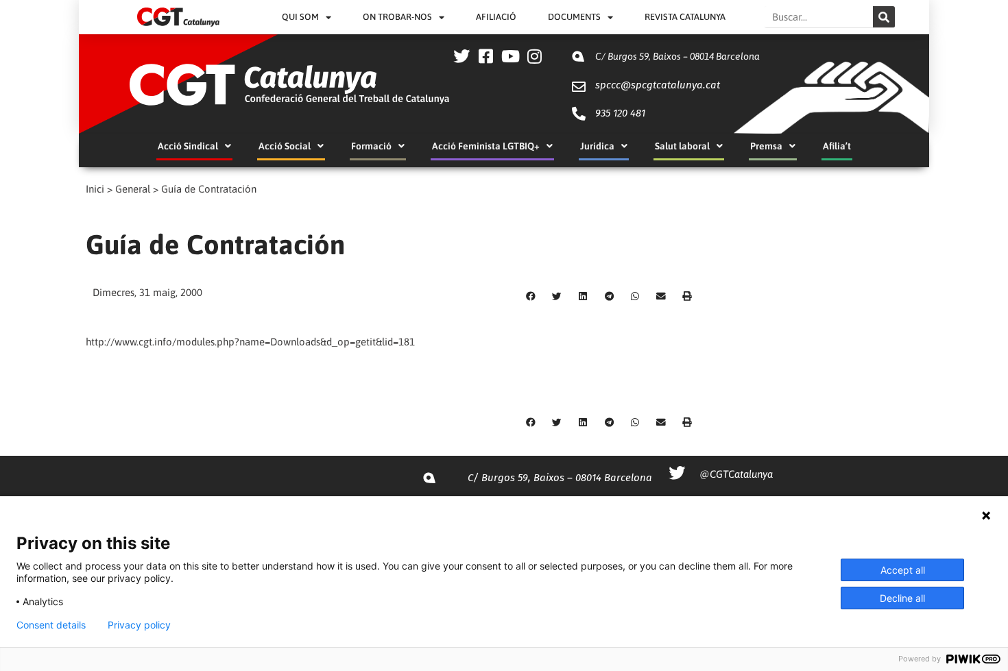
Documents (574, 17)
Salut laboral (682, 146)
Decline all (902, 598)
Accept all (902, 570)
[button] (530, 296)
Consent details (51, 625)
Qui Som (300, 17)
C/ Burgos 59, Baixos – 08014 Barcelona (677, 56)
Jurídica (597, 146)
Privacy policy (139, 625)
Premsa (766, 146)
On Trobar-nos (397, 17)
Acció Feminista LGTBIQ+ (486, 146)
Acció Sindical (188, 146)
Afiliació (496, 17)
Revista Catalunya (685, 17)
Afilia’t (837, 146)
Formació (371, 146)
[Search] (884, 16)
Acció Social (285, 146)
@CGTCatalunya (736, 474)
